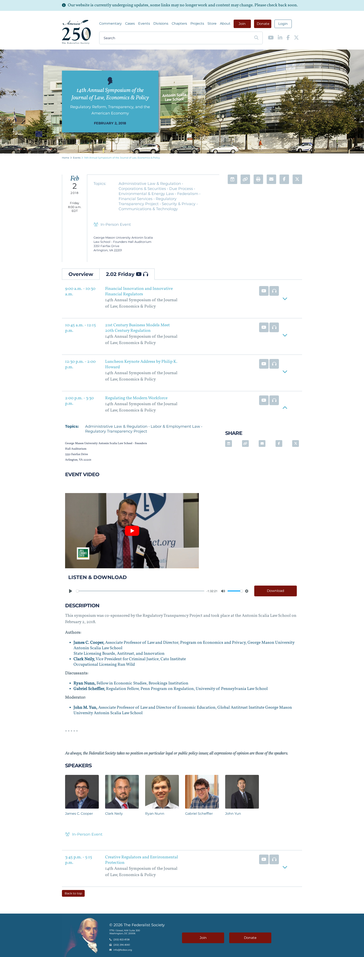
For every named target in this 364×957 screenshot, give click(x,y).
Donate (263, 24)
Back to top (73, 893)
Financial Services (136, 198)
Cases (130, 24)
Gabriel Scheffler (199, 814)
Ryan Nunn (154, 814)
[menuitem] (110, 23)
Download (275, 591)
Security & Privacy (179, 204)
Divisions (160, 24)
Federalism (188, 193)
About (225, 24)
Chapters (179, 24)
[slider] (140, 591)
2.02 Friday (121, 274)
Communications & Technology (148, 209)
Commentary (110, 24)
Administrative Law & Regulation (150, 183)
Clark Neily (114, 814)
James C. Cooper (79, 814)
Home (65, 157)
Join (242, 24)
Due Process (181, 188)
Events (144, 24)
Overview (80, 274)
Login (283, 24)
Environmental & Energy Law (147, 193)
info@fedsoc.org (122, 949)
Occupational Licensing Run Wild (104, 665)
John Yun (233, 814)
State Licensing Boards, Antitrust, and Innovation (119, 654)
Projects (197, 24)
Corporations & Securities (143, 188)
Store (212, 24)
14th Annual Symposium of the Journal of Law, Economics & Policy (122, 157)
